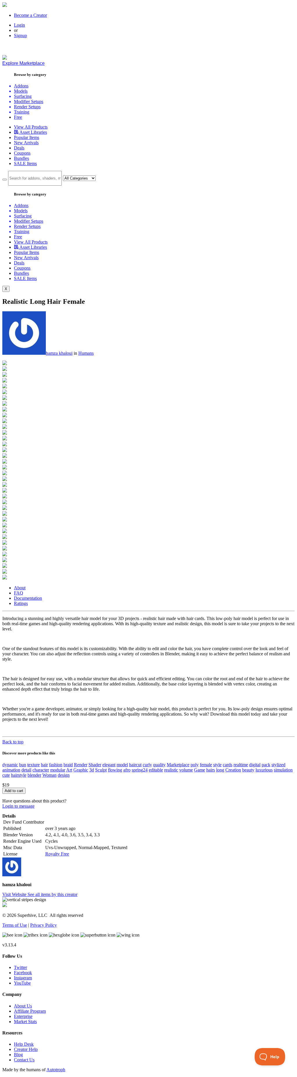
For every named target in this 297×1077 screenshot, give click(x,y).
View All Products (31, 127)
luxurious (264, 769)
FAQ (18, 592)
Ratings (21, 603)
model (122, 764)
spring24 (140, 769)
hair (44, 764)
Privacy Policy (43, 925)
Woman (49, 775)
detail (26, 769)
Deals (19, 147)
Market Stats (25, 1021)
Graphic (80, 769)
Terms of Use (14, 925)
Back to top (12, 741)
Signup (20, 35)
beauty (248, 769)
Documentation (28, 598)
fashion (55, 764)
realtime (240, 764)
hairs (210, 769)
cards (227, 764)
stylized (278, 764)
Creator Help (26, 1049)
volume (186, 769)
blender (34, 775)
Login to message (18, 806)
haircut (135, 764)
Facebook (23, 972)
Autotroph (55, 1069)
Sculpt (101, 769)
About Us (23, 1005)
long (220, 769)
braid (68, 764)
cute (6, 775)
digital (254, 764)
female (206, 764)
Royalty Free (57, 853)
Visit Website (15, 894)
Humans (86, 353)
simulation (283, 769)
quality (159, 764)
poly (195, 764)
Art (69, 769)
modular (57, 769)
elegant (108, 764)
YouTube (22, 983)
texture (33, 764)
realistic (171, 769)
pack (266, 764)
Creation (233, 769)
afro (127, 769)
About (20, 587)
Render (80, 764)
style (217, 764)
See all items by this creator (52, 894)
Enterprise (23, 1016)
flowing (115, 769)
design (64, 775)
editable (156, 769)
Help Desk (24, 1044)
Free (18, 117)
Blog (18, 1054)
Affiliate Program (30, 1011)
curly (147, 764)
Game (199, 769)
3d (91, 769)
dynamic (10, 764)
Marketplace (178, 764)
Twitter (20, 967)
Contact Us (24, 1059)
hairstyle (18, 775)
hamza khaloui (59, 353)
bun (22, 764)
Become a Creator (30, 15)
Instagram (23, 977)
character (40, 769)
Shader (94, 764)
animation (11, 769)
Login (19, 25)
